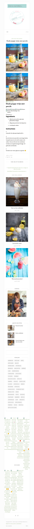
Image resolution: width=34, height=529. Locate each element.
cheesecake (11, 373)
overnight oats (20, 389)
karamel (10, 381)
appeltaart (10, 363)
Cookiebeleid (18, 523)
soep (17, 399)
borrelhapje (11, 365)
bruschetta (17, 368)
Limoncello (16, 384)
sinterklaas (11, 399)
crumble (16, 376)
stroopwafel (18, 402)
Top (27, 525)
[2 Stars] (12, 109)
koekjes (16, 381)
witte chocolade (12, 407)
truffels (21, 404)
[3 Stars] (17, 109)
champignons (15, 371)
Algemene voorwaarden (11, 523)
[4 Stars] (22, 109)
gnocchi (19, 378)
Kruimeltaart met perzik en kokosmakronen (16, 171)
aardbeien (10, 360)
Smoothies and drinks (16, 38)
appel (22, 360)
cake (9, 371)
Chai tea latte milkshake (17, 208)
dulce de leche (12, 378)
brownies (10, 368)
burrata (24, 368)
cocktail (10, 376)
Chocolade (18, 373)
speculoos (11, 402)
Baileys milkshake (19, 333)
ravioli (23, 397)
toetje (15, 404)
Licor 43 (10, 384)
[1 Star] (8, 109)
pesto (17, 394)
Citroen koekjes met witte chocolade (19, 341)
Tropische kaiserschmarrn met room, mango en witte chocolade (17, 168)
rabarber (17, 397)
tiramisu (10, 404)
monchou (17, 386)
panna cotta (11, 391)
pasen (17, 391)
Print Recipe (10, 101)
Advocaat (17, 360)
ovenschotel (11, 389)
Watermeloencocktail (17, 279)
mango (22, 384)
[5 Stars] (8, 110)
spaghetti (22, 399)
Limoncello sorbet (17, 243)
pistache (22, 394)
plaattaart (10, 397)
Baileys (17, 363)
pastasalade (11, 394)
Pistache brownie (19, 325)
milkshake (10, 386)
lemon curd (22, 381)
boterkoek (18, 365)
